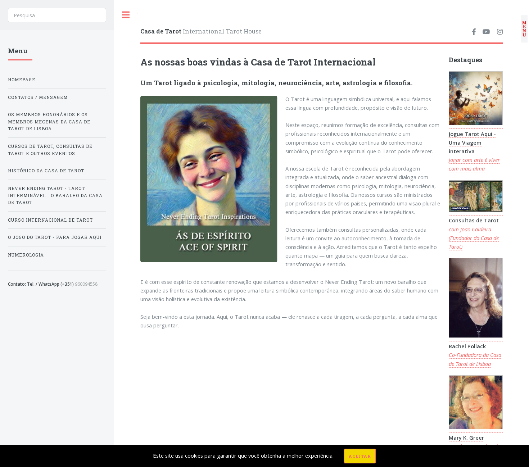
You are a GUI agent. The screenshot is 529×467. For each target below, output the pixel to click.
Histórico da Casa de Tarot (46, 170)
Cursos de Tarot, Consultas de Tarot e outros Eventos (50, 150)
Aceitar (360, 456)
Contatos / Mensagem (38, 97)
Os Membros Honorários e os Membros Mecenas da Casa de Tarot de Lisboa (49, 121)
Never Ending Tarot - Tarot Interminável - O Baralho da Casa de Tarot (55, 195)
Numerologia (26, 255)
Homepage (21, 79)
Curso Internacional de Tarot (50, 220)
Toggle (126, 15)
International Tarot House (201, 31)
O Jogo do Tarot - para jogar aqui (54, 237)
